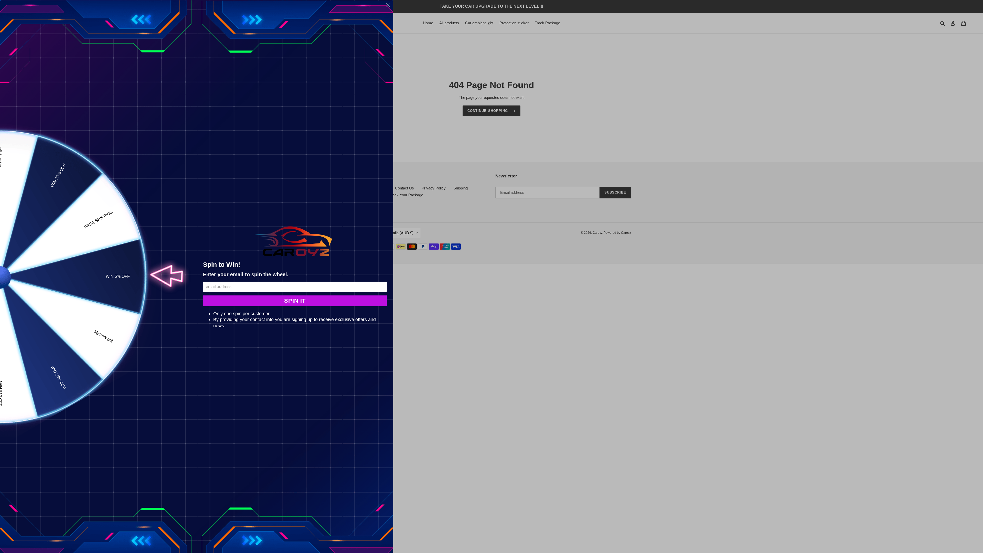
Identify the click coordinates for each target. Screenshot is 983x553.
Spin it (295, 300)
